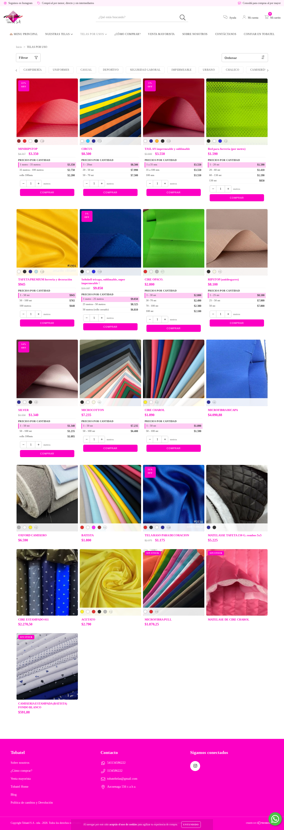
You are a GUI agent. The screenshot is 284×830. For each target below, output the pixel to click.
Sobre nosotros (195, 34)
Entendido (191, 824)
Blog (14, 794)
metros (46, 183)
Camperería (33, 69)
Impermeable (181, 69)
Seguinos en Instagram (20, 3)
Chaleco (232, 69)
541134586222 (116, 762)
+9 (36, 402)
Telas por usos (92, 34)
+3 (225, 141)
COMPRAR (47, 192)
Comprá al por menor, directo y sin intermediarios (68, 3)
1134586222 (114, 770)
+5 (220, 271)
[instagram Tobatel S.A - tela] (195, 766)
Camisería (258, 69)
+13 (99, 141)
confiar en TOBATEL (259, 34)
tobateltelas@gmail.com (122, 778)
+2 (36, 527)
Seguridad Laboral (145, 69)
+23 (42, 271)
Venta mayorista (161, 34)
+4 (156, 612)
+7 (162, 271)
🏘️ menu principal (24, 34)
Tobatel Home (19, 786)
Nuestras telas (58, 34)
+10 (42, 141)
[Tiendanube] (259, 823)
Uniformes (61, 69)
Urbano (209, 69)
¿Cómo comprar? (127, 34)
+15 (168, 141)
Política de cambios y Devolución (32, 802)
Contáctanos (226, 34)
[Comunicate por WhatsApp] (275, 819)
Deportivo (111, 69)
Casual (86, 69)
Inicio (19, 47)
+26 (168, 527)
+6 (99, 402)
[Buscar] (183, 17)
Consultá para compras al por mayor (262, 3)
